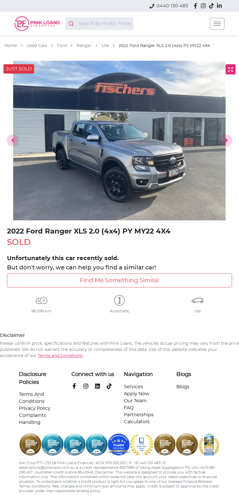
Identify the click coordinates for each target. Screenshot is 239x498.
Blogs (182, 386)
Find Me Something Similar (119, 280)
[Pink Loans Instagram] (204, 5)
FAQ (128, 407)
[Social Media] (213, 5)
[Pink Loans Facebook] (197, 5)
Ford (62, 46)
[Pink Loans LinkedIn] (220, 5)
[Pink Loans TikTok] (110, 386)
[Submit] (72, 23)
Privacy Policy (34, 408)
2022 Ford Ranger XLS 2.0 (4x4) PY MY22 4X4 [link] (164, 46)
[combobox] (99, 23)
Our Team (135, 400)
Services (133, 386)
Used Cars (37, 46)
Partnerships (139, 414)
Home (10, 46)
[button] (217, 23)
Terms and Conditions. (60, 356)
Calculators (137, 421)
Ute (105, 46)
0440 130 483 (172, 6)
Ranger (84, 46)
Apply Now (136, 393)
